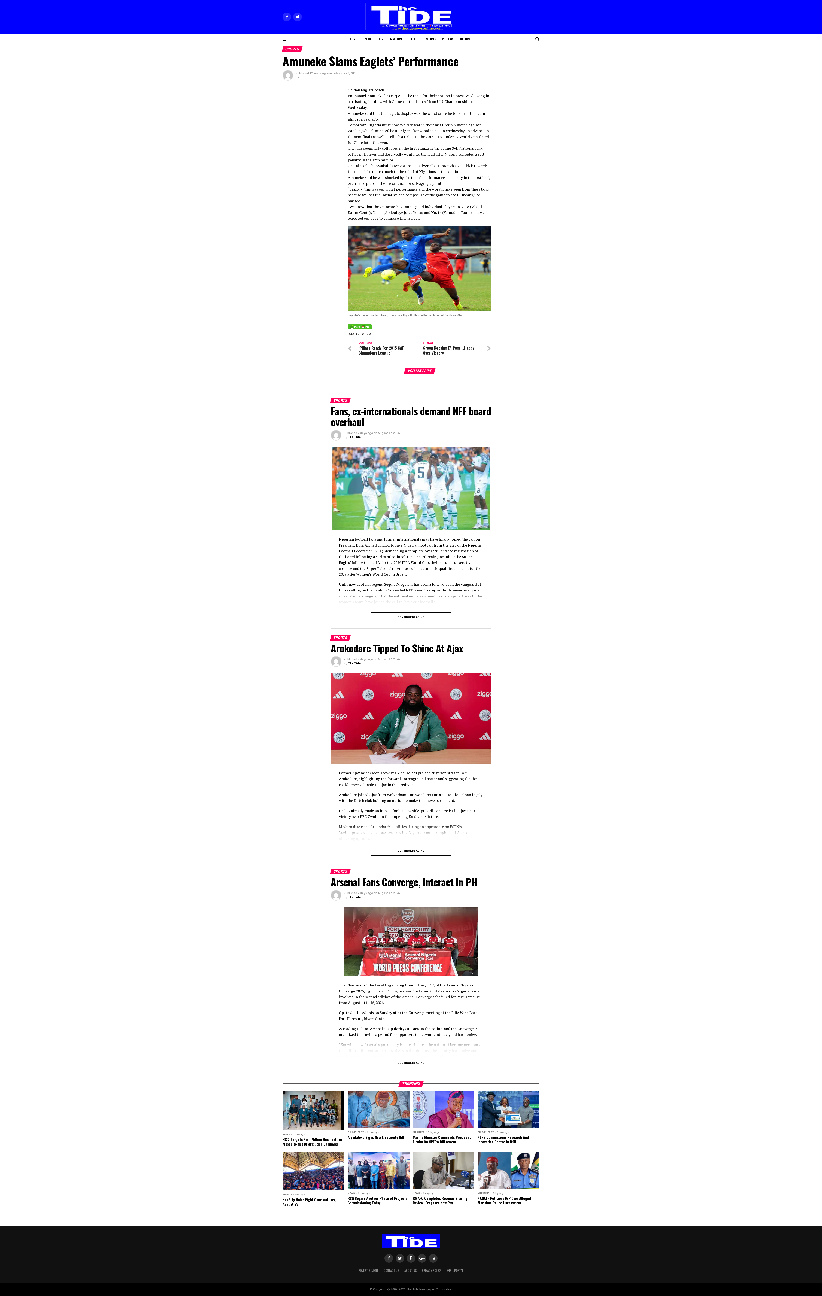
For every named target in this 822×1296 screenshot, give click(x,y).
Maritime (396, 39)
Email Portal (455, 1270)
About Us (410, 1270)
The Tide (354, 437)
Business (465, 39)
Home (353, 39)
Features (414, 39)
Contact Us (391, 1270)
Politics (447, 39)
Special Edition (373, 39)
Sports (431, 39)
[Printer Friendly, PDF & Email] (360, 326)
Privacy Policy (431, 1270)
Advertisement (368, 1270)
